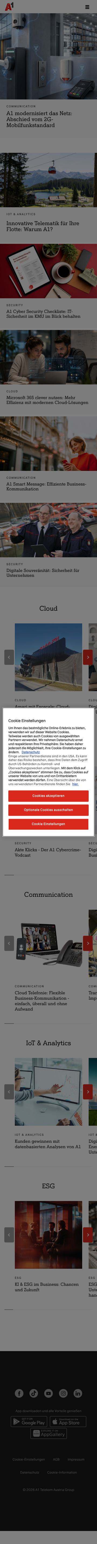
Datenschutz (31, 752)
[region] (48, 772)
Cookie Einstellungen (48, 824)
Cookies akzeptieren (49, 796)
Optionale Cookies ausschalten (48, 810)
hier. (75, 784)
